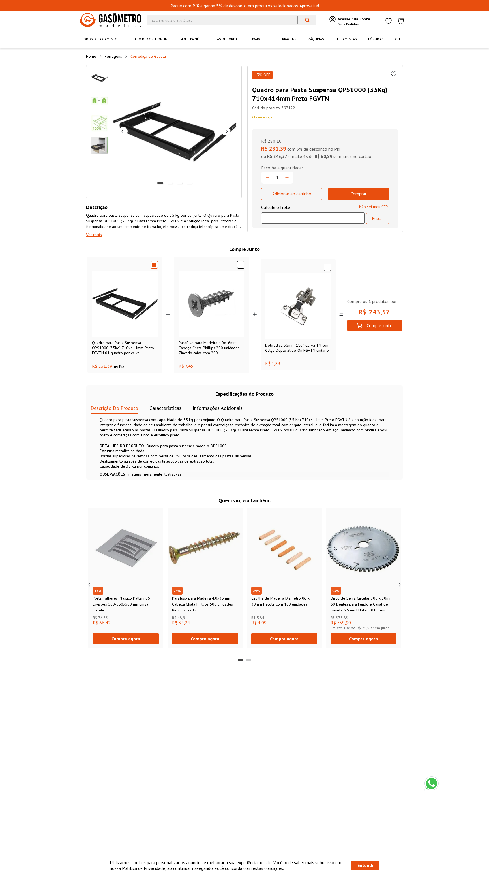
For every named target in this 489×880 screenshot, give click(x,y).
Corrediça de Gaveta (148, 56)
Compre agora (125, 639)
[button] (240, 660)
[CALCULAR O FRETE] (377, 218)
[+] (287, 177)
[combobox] (231, 20)
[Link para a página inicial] (91, 56)
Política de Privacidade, (144, 868)
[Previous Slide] (90, 585)
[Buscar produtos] (304, 20)
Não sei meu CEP (373, 206)
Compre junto (380, 325)
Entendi (365, 865)
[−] (267, 177)
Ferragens (113, 56)
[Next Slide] (398, 585)
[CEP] (313, 214)
